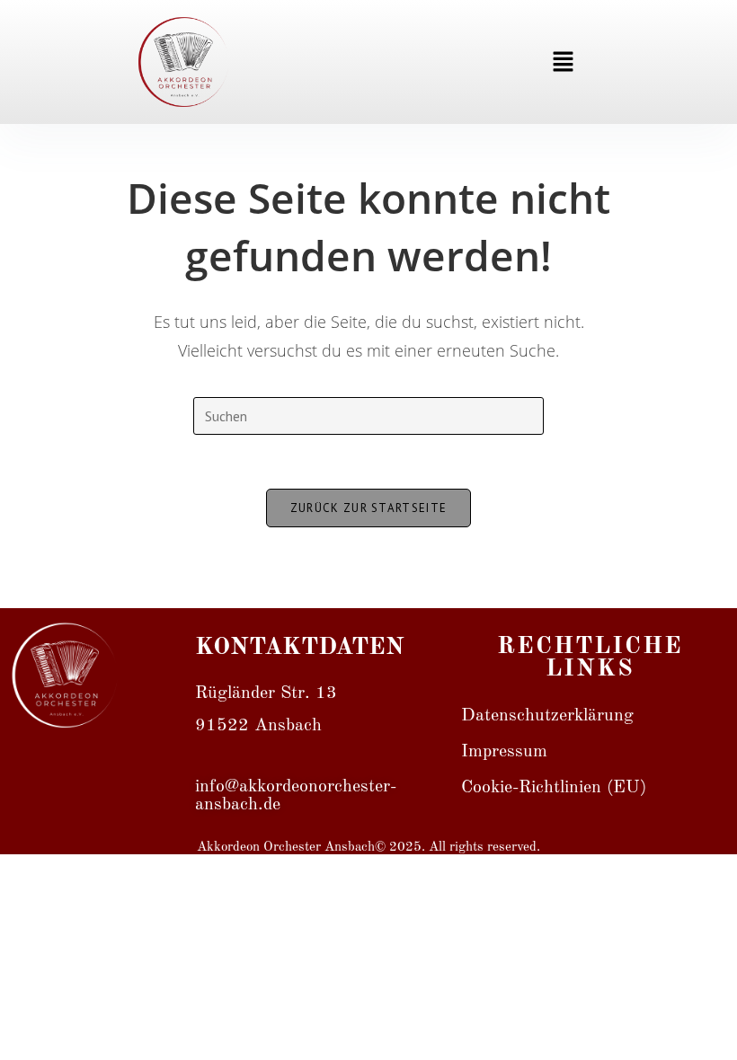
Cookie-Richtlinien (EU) (553, 788)
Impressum (504, 752)
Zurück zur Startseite (368, 508)
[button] (563, 62)
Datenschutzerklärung (547, 716)
